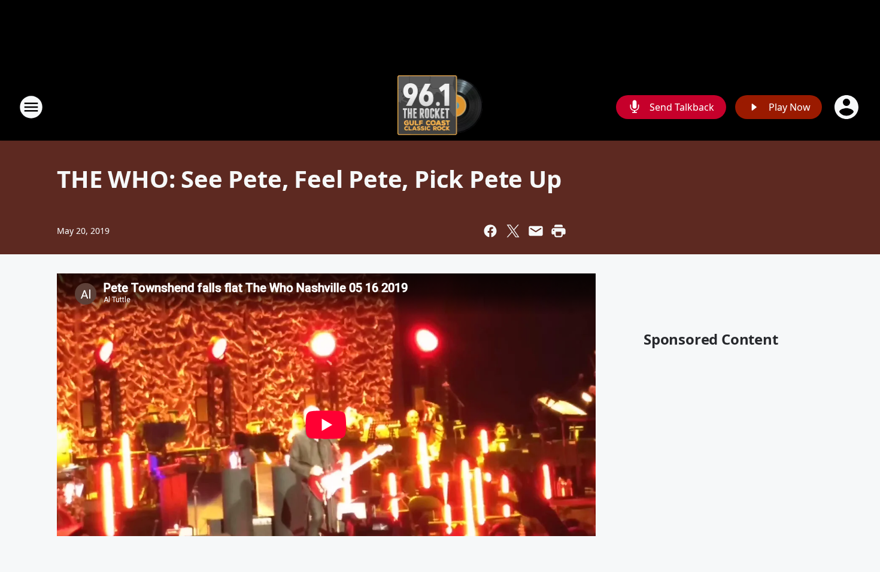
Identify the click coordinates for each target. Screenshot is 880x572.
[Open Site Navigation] (31, 107)
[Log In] (848, 107)
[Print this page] (558, 231)
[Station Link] (440, 106)
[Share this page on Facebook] (490, 231)
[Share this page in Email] (535, 231)
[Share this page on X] (513, 231)
